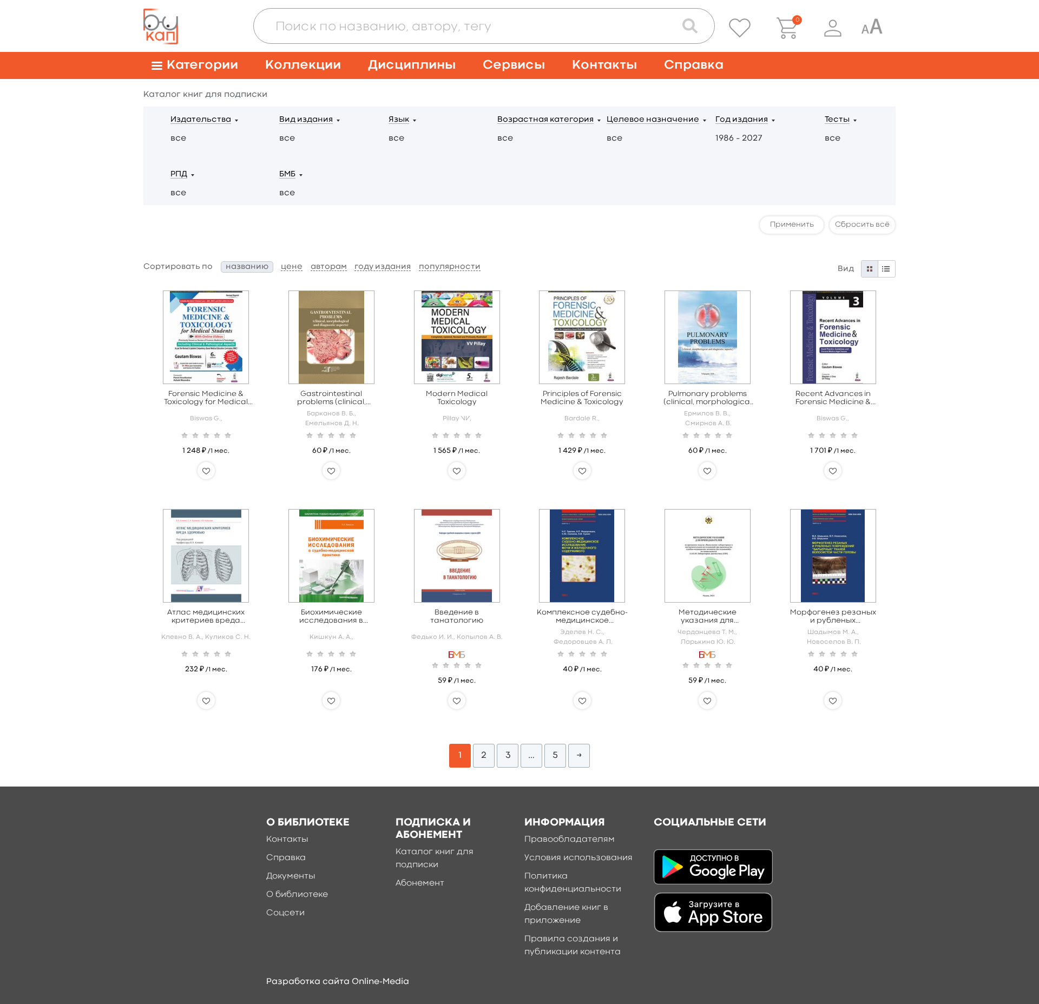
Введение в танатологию (456, 616)
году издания (382, 266)
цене (292, 266)
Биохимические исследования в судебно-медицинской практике (331, 617)
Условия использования (578, 858)
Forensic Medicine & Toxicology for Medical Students (206, 398)
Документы (290, 876)
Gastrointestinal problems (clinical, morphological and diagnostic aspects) (331, 398)
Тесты (837, 119)
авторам (329, 266)
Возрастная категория (545, 119)
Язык (399, 119)
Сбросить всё (862, 224)
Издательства (200, 119)
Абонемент (420, 883)
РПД (178, 174)
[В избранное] (206, 470)
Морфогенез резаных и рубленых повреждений (833, 617)
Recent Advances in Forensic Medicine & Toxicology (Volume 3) (833, 398)
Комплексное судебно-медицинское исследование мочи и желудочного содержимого (582, 617)
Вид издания (306, 119)
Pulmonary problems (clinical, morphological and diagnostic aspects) (707, 398)
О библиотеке (297, 895)
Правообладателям (569, 839)
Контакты (604, 65)
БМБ (287, 174)
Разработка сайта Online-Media (337, 982)
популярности (450, 266)
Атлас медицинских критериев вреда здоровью (206, 617)
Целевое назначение (653, 119)
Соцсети (285, 913)
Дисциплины (412, 65)
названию (247, 266)
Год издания (741, 119)
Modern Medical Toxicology (457, 398)
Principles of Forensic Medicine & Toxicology (582, 398)
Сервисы (514, 65)
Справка (694, 65)
